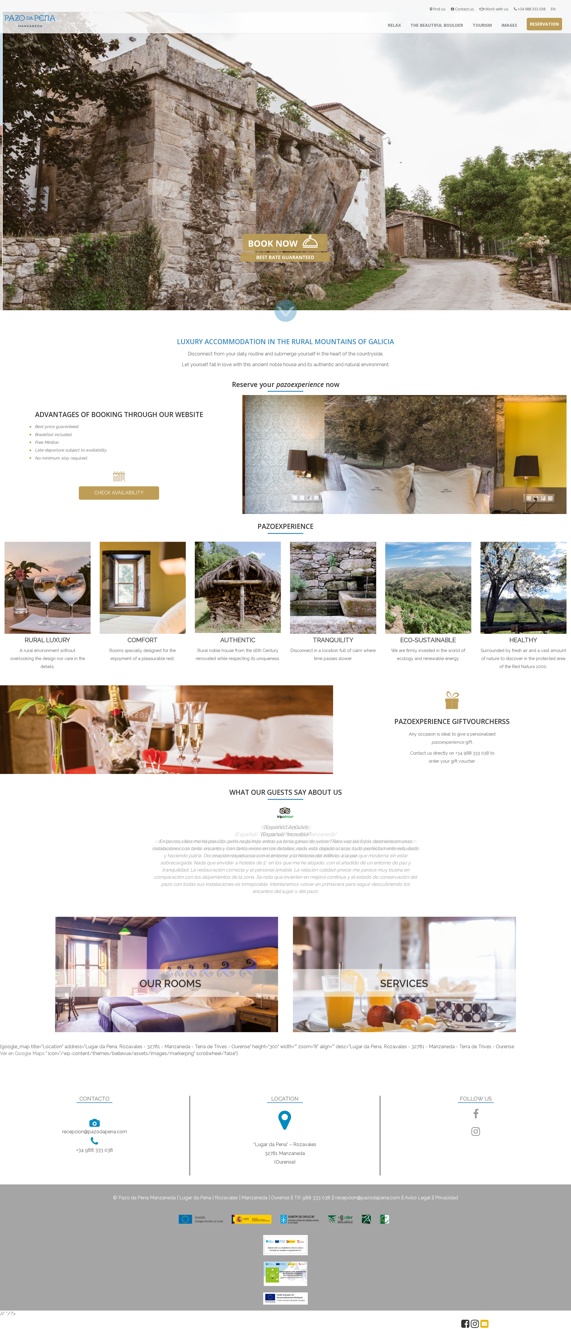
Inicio (374, 25)
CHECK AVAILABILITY (119, 493)
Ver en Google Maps (22, 1036)
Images (509, 25)
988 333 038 (316, 1181)
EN (553, 9)
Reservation (544, 24)
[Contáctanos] (484, 1325)
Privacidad (446, 1181)
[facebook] (476, 1099)
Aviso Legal (417, 1181)
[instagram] (475, 1117)
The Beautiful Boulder (436, 25)
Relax (394, 25)
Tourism (482, 25)
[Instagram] (475, 1325)
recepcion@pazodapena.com (367, 1181)
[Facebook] (465, 1325)
